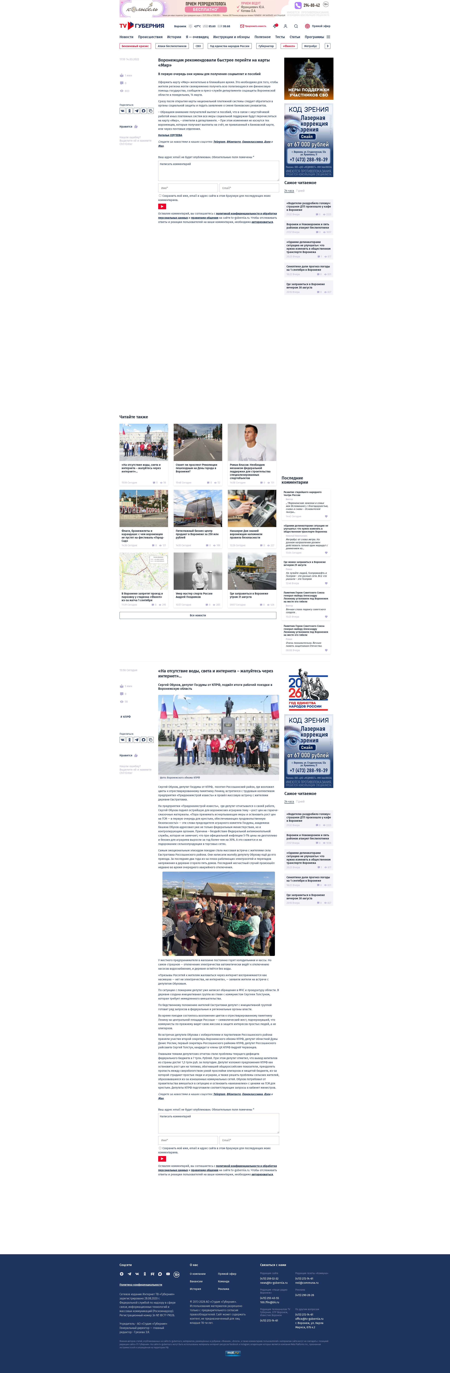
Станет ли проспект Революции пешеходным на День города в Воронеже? (196, 468)
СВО (198, 46)
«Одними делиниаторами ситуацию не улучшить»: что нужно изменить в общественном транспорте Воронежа (309, 247)
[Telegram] (129, 1274)
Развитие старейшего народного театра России (303, 494)
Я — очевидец (197, 37)
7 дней (300, 190)
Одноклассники (252, 141)
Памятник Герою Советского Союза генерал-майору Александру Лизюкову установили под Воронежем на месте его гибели (306, 597)
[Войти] (285, 26)
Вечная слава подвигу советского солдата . (306, 611)
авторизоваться (262, 222)
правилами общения (204, 217)
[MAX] (160, 1274)
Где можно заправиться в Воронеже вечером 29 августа (305, 564)
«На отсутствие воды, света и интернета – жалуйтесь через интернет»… (141, 468)
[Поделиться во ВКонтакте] (123, 111)
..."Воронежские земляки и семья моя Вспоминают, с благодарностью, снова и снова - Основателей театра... (307, 508)
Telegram (219, 141)
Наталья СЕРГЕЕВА (170, 135)
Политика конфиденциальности (141, 1284)
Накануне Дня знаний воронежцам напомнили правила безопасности (246, 534)
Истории (174, 37)
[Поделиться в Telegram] (137, 111)
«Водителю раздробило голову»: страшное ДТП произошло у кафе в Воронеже (309, 207)
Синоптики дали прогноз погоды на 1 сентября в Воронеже (308, 268)
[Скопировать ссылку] (151, 111)
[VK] (137, 1274)
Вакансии (196, 1281)
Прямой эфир (321, 26)
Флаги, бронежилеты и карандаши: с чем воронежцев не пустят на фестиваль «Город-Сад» (143, 536)
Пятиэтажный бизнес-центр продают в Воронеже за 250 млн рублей (197, 534)
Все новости (198, 615)
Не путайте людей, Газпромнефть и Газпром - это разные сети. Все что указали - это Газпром (306, 576)
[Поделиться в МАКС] (144, 111)
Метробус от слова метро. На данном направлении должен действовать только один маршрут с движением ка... (307, 544)
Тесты (280, 37)
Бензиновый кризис (135, 46)
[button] (327, 46)
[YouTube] (168, 1274)
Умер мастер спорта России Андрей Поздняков (194, 595)
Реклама (223, 1289)
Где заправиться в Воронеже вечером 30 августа (306, 286)
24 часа (289, 190)
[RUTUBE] (152, 1274)
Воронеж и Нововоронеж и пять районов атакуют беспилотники (308, 226)
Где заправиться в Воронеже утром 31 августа (249, 595)
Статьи (295, 37)
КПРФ (127, 716)
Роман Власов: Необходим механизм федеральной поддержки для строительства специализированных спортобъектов (250, 471)
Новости (126, 37)
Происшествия (150, 37)
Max (160, 146)
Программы (314, 37)
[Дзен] (122, 1274)
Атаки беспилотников (172, 46)
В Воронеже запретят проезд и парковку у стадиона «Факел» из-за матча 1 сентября (142, 597)
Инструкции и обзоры (231, 37)
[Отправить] (162, 206)
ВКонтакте (234, 141)
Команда (223, 1281)
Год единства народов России (229, 46)
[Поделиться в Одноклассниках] (130, 111)
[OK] (145, 1274)
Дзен (267, 141)
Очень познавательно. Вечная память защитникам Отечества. (304, 644)
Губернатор (266, 46)
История (195, 1289)
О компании (198, 1273)
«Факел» (289, 46)
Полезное (263, 37)
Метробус (310, 46)
